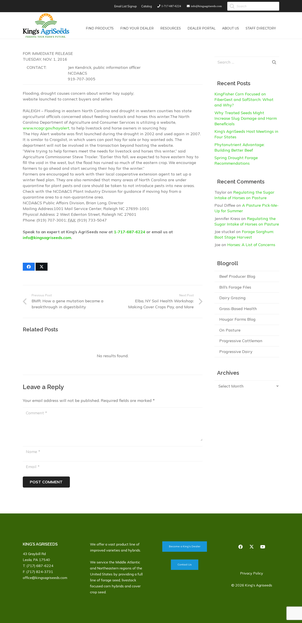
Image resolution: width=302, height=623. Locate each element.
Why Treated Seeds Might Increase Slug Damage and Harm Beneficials (245, 118)
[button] (116, 28)
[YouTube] (262, 546)
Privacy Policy (251, 573)
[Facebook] (240, 546)
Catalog (146, 6)
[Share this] (29, 267)
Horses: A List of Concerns (251, 244)
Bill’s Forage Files (235, 287)
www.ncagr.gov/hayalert (46, 128)
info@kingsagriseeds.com (47, 237)
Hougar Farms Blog (237, 319)
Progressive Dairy (235, 351)
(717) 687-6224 (40, 565)
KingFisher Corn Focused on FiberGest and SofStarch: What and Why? (243, 99)
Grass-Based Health (238, 308)
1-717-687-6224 (129, 231)
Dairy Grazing (232, 297)
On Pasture (230, 330)
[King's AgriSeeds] (46, 25)
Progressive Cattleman (240, 340)
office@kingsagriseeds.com (45, 577)
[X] (251, 546)
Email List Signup (125, 6)
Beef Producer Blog (237, 276)
